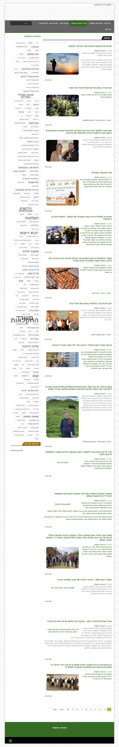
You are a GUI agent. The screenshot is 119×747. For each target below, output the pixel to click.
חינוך (30, 214)
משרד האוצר (26, 314)
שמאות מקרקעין (34, 413)
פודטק (22, 350)
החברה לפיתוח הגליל (31, 130)
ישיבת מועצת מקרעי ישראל (22, 240)
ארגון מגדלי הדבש (30, 76)
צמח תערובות (29, 361)
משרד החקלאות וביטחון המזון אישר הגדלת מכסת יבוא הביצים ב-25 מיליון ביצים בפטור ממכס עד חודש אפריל (80, 259)
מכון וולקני (23, 288)
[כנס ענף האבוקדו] (62, 192)
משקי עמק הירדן (20, 310)
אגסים (37, 50)
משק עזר (36, 314)
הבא (61, 709)
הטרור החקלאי (33, 142)
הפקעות (36, 160)
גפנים (29, 112)
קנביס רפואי (25, 372)
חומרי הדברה (35, 201)
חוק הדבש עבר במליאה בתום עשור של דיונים (90, 303)
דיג (21, 115)
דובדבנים (28, 115)
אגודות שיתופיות (22, 47)
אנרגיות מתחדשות (30, 69)
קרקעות (36, 379)
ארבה (16, 69)
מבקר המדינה (35, 247)
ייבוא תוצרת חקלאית (33, 236)
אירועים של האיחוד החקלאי (31, 61)
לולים (23, 244)
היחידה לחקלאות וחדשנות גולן (30, 145)
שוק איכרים (35, 398)
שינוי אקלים (20, 405)
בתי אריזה (18, 108)
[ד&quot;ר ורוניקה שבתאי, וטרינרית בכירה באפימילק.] (62, 417)
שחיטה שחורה (23, 398)
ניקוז (30, 331)
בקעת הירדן (28, 108)
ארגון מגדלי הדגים (32, 80)
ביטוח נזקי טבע (19, 101)
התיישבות (33, 182)
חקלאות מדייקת (21, 221)
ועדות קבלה (21, 182)
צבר (37, 361)
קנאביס (36, 372)
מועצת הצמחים (33, 262)
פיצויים (15, 350)
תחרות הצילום (21, 420)
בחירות (29, 101)
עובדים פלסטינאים (19, 335)
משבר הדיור (22, 303)
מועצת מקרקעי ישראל (30, 266)
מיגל (29, 281)
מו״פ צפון (33, 273)
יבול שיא (35, 225)
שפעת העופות (31, 416)
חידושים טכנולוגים (89, 442)
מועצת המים (24, 258)
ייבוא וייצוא (96, 293)
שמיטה (24, 413)
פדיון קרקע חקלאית (33, 350)
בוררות (37, 101)
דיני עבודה (36, 119)
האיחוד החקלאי (99, 51)
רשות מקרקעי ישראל (30, 391)
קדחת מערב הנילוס (33, 364)
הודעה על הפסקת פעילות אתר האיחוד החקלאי (90, 46)
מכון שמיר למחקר (34, 292)
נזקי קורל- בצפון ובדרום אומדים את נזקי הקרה (90, 88)
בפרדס (21, 104)
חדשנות (36, 197)
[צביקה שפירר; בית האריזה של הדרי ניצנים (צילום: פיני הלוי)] (62, 359)
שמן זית (15, 413)
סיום (55, 709)
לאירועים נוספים (17, 450)
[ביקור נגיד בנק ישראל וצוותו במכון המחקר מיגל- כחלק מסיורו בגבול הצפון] (62, 558)
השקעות (24, 175)
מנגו (16, 296)
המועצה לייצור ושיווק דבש (30, 149)
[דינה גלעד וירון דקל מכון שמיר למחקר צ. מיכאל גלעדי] (62, 150)
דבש (103, 335)
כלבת (37, 244)
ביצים (103, 293)
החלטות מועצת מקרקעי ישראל (29, 138)
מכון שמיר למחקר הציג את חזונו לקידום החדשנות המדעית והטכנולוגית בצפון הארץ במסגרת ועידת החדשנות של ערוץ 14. (79, 131)
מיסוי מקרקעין (35, 288)
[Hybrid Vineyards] (62, 504)
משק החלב (101, 442)
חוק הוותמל (24, 201)
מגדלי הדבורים (23, 247)
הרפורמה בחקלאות (28, 167)
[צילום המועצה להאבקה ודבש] (62, 320)
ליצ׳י (15, 244)
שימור (28, 401)
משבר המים (35, 307)
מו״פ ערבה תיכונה (30, 270)
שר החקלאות (34, 420)
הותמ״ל (25, 127)
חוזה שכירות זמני (25, 197)
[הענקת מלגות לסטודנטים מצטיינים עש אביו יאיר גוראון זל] (62, 682)
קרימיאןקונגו (25, 376)
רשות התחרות (35, 387)
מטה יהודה (17, 277)
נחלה (21, 327)
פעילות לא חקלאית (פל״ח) (31, 353)
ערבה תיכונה (30, 346)
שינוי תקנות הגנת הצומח (22, 409)
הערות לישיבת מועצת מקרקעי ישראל (28, 156)
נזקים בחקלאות (88, 120)
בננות (28, 104)
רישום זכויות (27, 379)
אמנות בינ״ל (35, 65)
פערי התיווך (35, 357)
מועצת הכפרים (22, 255)
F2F (37, 43)
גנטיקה (37, 112)
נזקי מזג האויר (100, 120)
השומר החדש (34, 175)
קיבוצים (28, 368)
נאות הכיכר (35, 324)
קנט (35, 376)
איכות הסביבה (34, 58)
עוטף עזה (34, 339)
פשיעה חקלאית (23, 357)
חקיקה (22, 214)
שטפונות (36, 401)
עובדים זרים (34, 335)
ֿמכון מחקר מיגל (20, 43)
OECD (31, 43)
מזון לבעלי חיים (19, 273)
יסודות (21, 236)
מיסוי (24, 284)
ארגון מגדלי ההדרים (33, 83)
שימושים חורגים (33, 405)
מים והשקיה (34, 284)
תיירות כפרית (33, 424)
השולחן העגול (19, 171)
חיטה (37, 214)
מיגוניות (36, 281)
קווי (23, 364)
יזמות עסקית (23, 225)
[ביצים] (62, 278)
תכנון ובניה (35, 427)
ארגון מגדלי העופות (31, 91)
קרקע (16, 376)
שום (20, 394)
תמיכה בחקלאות (33, 431)
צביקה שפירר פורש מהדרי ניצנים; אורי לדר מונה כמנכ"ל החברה (82, 345)
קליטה (14, 368)
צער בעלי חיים (17, 361)
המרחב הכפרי (35, 152)
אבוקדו (35, 46)
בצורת (37, 108)
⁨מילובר (37, 438)
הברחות (34, 123)
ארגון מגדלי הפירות (26, 96)
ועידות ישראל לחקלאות (27, 189)
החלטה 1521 (35, 134)
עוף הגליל (24, 338)
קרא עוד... (47, 80)
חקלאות (32, 218)
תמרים (30, 435)
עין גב (15, 338)
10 (68, 709)
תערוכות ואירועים (19, 435)
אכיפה (17, 61)
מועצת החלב (35, 255)
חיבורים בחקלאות (33, 204)
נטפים (37, 331)
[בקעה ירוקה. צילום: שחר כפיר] (63, 588)
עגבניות (22, 331)
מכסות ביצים (21, 292)
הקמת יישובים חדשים (24, 160)
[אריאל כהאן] (62, 462)
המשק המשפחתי (22, 152)
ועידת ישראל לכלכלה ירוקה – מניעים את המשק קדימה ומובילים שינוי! (79, 621)
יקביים (37, 240)
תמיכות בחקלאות (18, 431)
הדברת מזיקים (20, 123)
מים (21, 281)
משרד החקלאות (25, 319)
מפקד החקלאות (24, 299)
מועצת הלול (35, 258)
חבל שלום (27, 193)
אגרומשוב (33, 54)
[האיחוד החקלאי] (62, 64)
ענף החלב (21, 342)
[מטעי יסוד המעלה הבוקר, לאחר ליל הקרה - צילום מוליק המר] (62, 105)
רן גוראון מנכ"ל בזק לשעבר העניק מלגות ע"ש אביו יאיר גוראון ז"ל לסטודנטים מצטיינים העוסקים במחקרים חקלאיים (81, 666)
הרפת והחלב (34, 171)
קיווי (21, 368)
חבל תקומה (17, 193)
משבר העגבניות (22, 307)
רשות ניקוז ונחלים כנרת (32, 394)
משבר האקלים (34, 303)
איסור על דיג (21, 58)
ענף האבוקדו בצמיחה (101, 172)
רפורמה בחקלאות (33, 383)
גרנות (21, 112)
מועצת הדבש (96, 335)
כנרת (29, 244)
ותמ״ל (36, 193)
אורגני (21, 54)
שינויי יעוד (36, 409)
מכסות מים (25, 295)
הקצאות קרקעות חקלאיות (31, 164)
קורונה (16, 365)
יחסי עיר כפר (35, 229)
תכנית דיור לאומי (22, 427)
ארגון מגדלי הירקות (32, 87)
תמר (37, 435)
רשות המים (20, 383)
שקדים (18, 416)
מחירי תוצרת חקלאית (31, 277)
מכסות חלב (35, 295)
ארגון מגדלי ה (35, 72)
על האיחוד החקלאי (33, 342)
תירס (22, 424)
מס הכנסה (36, 299)
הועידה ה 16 (35, 127)
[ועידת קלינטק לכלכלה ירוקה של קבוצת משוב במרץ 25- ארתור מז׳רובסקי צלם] (62, 630)
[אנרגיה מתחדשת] (62, 235)
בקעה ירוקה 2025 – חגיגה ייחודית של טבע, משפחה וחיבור (84, 580)
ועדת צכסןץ (35, 186)
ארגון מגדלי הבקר (20, 73)
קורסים (36, 368)
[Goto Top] (10, 740)
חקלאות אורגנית (34, 221)
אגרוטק (29, 50)
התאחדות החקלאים (31, 179)
